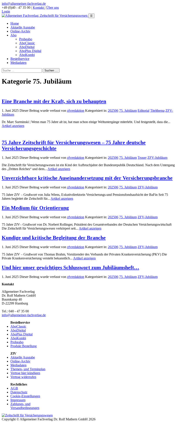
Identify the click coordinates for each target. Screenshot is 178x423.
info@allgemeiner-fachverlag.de (24, 3)
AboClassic (27, 43)
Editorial (143, 110)
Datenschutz (18, 392)
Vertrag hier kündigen (25, 373)
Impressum (17, 400)
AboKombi (27, 55)
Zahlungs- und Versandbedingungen (24, 406)
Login (6, 11)
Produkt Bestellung (23, 346)
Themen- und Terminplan (27, 369)
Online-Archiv (20, 31)
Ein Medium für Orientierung (35, 208)
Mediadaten (18, 62)
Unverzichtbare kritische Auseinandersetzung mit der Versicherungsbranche (87, 178)
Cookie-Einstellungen (25, 396)
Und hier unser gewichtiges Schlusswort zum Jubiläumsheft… (70, 267)
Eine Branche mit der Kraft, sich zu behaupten (54, 101)
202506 (113, 110)
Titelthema (157, 110)
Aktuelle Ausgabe (22, 27)
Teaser (142, 157)
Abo (13, 35)
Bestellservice (19, 59)
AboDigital (27, 47)
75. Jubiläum (128, 110)
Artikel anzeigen (13, 126)
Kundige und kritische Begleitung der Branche (54, 237)
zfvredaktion (75, 110)
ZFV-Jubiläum (157, 157)
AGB (14, 388)
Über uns (52, 7)
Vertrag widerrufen (23, 377)
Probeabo (25, 39)
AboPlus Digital (30, 51)
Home (14, 23)
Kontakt (39, 7)
